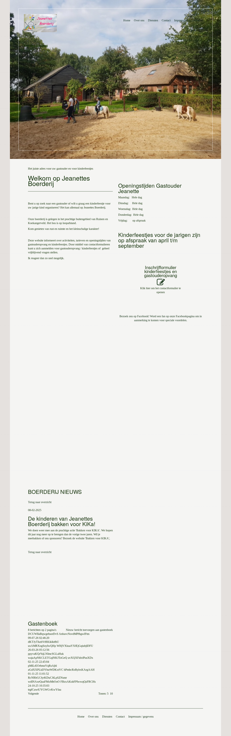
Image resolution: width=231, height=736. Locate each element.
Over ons (139, 20)
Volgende (33, 693)
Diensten (153, 20)
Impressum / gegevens (186, 20)
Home (126, 20)
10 (111, 693)
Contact (166, 20)
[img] (61, 23)
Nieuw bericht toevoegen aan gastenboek (89, 629)
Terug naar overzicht (39, 502)
